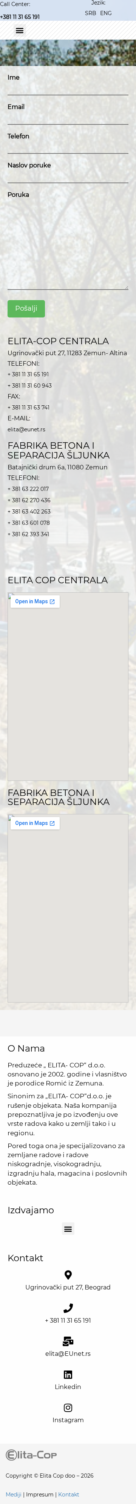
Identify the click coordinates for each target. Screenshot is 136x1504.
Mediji (14, 1494)
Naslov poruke (29, 165)
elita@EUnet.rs (68, 1353)
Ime (14, 77)
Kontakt (68, 1494)
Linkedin (68, 1387)
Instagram (68, 1420)
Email (16, 106)
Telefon (18, 136)
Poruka (18, 194)
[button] (20, 30)
